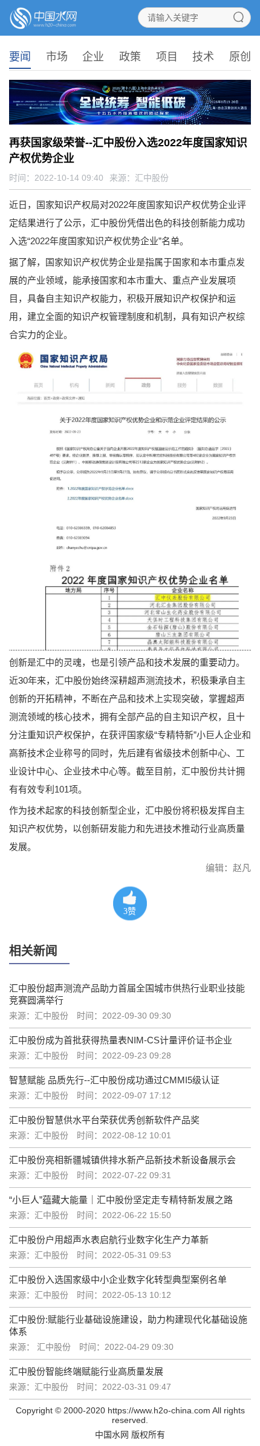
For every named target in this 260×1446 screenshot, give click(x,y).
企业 (93, 57)
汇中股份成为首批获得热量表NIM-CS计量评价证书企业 (120, 1040)
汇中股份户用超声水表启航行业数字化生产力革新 (109, 1239)
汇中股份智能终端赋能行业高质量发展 (86, 1371)
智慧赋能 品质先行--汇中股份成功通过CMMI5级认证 (114, 1080)
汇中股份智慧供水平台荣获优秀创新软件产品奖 (104, 1120)
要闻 (20, 57)
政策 (130, 57)
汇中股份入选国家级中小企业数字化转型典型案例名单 (118, 1279)
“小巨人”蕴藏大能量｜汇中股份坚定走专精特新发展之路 (121, 1200)
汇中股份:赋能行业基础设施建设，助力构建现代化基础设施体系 (128, 1325)
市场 (57, 57)
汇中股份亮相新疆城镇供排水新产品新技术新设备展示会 (122, 1160)
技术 (203, 57)
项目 (167, 57)
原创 (240, 57)
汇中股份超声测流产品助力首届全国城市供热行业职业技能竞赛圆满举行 (127, 994)
